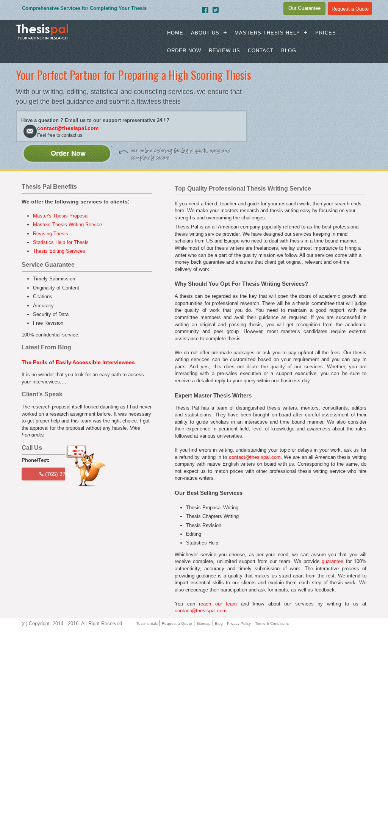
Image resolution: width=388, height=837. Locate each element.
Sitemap (203, 623)
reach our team (218, 604)
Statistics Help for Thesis (61, 242)
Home (175, 33)
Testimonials (147, 623)
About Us (205, 33)
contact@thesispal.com (68, 128)
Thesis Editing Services (59, 251)
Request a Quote (177, 623)
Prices (325, 33)
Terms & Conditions (272, 623)
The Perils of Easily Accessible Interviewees (78, 362)
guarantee (332, 561)
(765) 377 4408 (63, 474)
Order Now (184, 50)
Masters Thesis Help (267, 33)
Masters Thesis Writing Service (67, 224)
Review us (224, 50)
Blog (288, 50)
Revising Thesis (50, 233)
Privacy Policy (239, 623)
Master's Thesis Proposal (61, 216)
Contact (261, 50)
